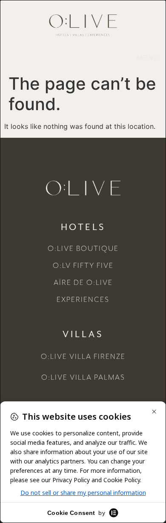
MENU (148, 58)
